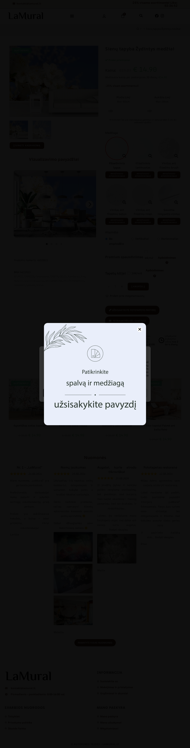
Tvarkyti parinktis (121, 393)
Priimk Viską (68, 393)
